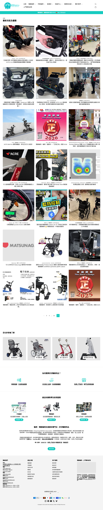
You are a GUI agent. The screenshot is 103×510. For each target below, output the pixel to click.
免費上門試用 (78, 384)
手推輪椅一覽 (19, 419)
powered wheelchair (75, 182)
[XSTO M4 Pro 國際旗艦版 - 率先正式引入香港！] (18, 125)
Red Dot (16, 182)
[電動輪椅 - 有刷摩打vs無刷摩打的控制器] (51, 285)
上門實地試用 (27, 7)
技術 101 (52, 58)
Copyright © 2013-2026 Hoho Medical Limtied (47, 504)
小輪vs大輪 (24, 416)
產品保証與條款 (55, 476)
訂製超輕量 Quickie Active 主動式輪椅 (18, 224)
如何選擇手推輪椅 (15, 416)
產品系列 (54, 465)
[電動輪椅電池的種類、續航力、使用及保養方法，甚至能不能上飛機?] (51, 41)
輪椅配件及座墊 (31, 474)
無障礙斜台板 (31, 476)
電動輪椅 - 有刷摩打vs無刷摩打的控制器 (51, 305)
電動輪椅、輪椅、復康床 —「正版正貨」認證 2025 (84, 305)
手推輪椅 (41, 4)
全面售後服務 (22, 384)
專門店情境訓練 (89, 384)
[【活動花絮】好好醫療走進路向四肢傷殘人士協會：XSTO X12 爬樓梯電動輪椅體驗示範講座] (18, 41)
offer (47, 142)
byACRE (12, 182)
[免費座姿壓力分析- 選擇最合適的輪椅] (84, 165)
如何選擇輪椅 (88, 182)
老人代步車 (78, 432)
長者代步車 (30, 467)
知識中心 (58, 4)
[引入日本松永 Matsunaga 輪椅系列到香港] (18, 245)
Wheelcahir (43, 182)
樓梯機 (29, 469)
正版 (49, 142)
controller (41, 303)
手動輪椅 (30, 465)
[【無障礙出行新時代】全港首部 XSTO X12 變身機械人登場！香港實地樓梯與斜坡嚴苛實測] (51, 83)
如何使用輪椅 (83, 58)
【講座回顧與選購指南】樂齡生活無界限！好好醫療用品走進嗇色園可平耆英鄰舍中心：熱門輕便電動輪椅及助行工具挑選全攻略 (84, 62)
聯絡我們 (54, 478)
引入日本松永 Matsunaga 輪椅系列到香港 (18, 265)
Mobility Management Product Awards (76, 142)
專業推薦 (14, 384)
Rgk (13, 222)
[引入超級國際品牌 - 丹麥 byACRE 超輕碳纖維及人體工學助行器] (18, 165)
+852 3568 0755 (7, 468)
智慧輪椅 (50, 434)
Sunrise (86, 142)
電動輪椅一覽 (51, 419)
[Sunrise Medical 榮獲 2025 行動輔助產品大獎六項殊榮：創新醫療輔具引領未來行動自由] (84, 125)
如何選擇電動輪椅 (45, 58)
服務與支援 (68, 4)
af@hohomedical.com (8, 482)
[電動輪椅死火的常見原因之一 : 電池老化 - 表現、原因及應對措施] (84, 245)
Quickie (10, 222)
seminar (13, 58)
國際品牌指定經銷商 (36, 432)
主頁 (24, 4)
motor (8, 303)
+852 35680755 (88, 479)
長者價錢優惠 (56, 384)
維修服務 (54, 467)
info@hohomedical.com (8, 476)
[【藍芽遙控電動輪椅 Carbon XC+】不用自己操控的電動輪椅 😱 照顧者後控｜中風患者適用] (51, 205)
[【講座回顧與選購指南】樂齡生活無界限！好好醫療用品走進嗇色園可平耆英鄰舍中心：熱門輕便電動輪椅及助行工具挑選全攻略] (84, 41)
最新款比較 (57, 416)
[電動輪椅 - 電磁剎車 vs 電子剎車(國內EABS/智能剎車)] (18, 285)
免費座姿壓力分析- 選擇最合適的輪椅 (84, 184)
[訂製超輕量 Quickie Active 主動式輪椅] (18, 205)
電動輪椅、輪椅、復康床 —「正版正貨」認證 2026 (51, 144)
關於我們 (78, 4)
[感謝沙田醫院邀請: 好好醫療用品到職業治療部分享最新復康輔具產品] (84, 83)
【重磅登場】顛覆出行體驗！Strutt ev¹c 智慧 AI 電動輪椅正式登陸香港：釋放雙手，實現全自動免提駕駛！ (18, 104)
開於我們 (54, 463)
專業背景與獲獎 (25, 437)
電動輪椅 (31, 4)
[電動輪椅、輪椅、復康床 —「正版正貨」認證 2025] (84, 285)
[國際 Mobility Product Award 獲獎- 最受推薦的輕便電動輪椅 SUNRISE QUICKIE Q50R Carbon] (51, 245)
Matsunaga (14, 263)
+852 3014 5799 (7, 474)
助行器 (29, 472)
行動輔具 (61, 434)
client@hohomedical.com (9, 479)
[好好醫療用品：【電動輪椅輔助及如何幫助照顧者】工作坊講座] (84, 205)
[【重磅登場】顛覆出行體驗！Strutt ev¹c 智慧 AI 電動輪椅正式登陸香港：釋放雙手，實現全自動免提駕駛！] (18, 83)
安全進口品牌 (46, 384)
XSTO (17, 58)
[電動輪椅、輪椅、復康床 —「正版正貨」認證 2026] (51, 125)
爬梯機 (56, 434)
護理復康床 (30, 478)
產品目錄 (51, 448)
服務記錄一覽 (84, 419)
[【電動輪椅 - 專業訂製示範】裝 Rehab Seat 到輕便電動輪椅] (51, 165)
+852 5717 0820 (7, 471)
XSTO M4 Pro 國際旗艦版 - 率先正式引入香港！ (18, 144)
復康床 (49, 4)
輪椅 (20, 222)
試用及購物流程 (55, 474)
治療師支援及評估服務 (57, 472)
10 (54, 315)
